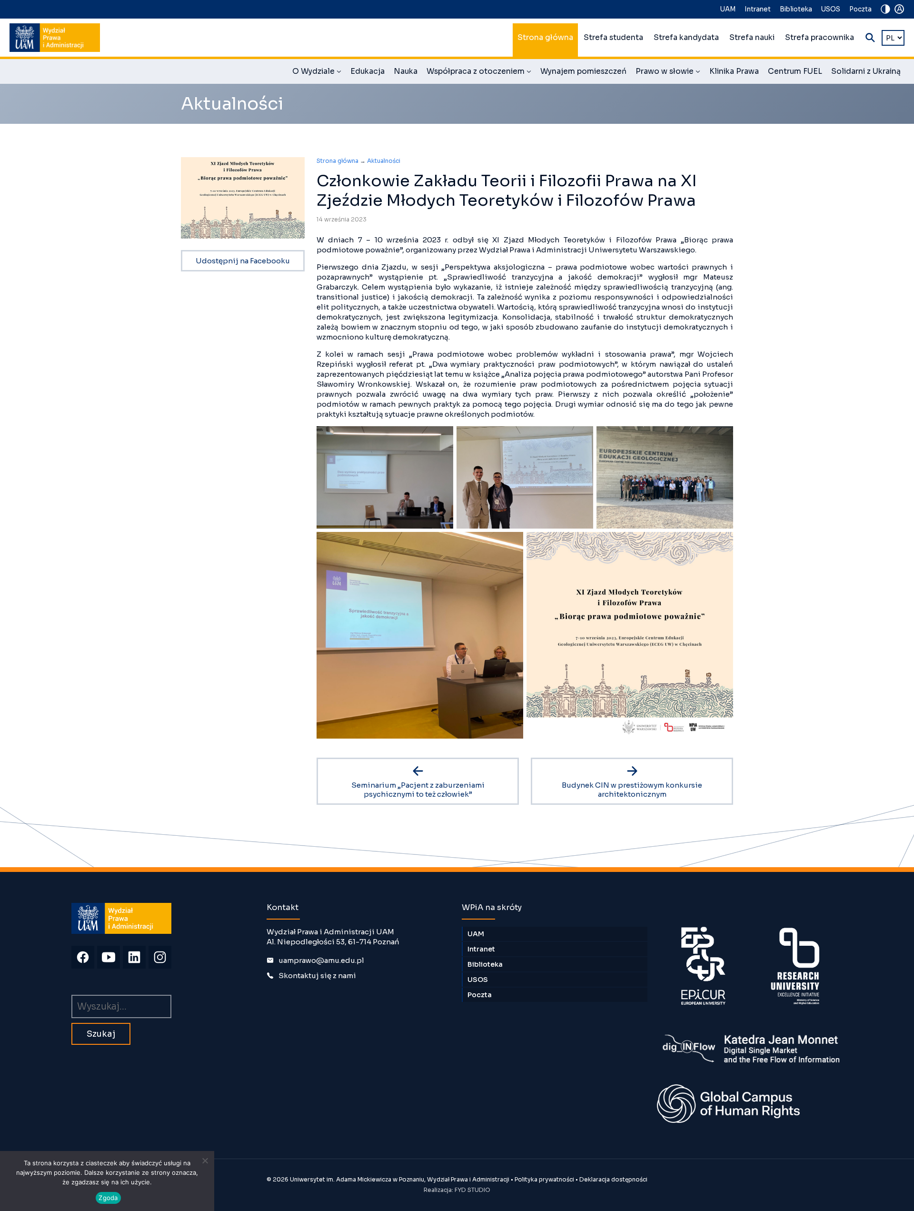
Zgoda (108, 1197)
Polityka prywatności (544, 1179)
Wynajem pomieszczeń (583, 71)
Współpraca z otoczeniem (479, 73)
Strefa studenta (613, 37)
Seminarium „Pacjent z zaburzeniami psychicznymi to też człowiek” (418, 790)
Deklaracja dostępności (613, 1179)
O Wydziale (316, 73)
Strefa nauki (752, 37)
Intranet (758, 9)
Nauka (405, 71)
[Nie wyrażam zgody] (204, 1160)
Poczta (860, 9)
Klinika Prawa (734, 71)
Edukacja (367, 71)
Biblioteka (796, 9)
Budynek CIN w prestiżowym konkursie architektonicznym (632, 790)
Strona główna (545, 37)
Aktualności (383, 160)
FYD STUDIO (472, 1189)
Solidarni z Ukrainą (866, 71)
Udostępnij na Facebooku (243, 260)
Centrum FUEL (795, 71)
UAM (727, 9)
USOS (830, 9)
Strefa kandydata (686, 37)
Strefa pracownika (819, 37)
